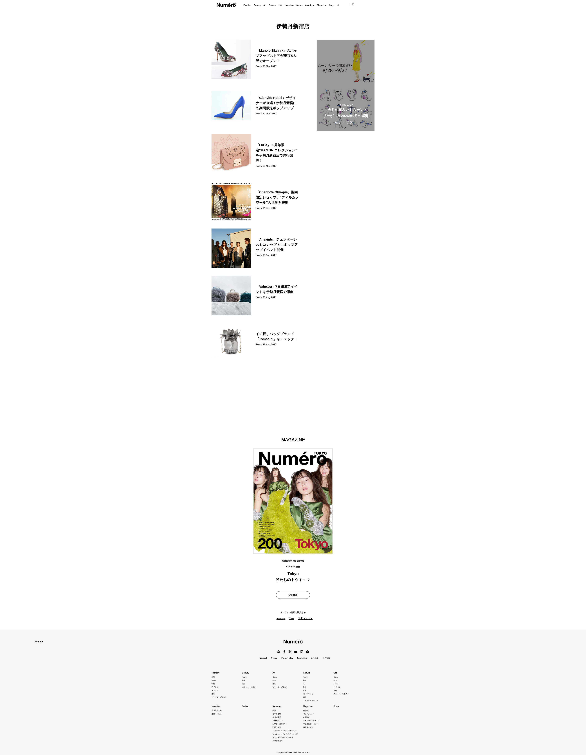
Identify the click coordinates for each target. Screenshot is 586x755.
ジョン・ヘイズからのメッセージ (285, 734)
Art (264, 5)
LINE (278, 651)
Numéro (226, 5)
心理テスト (277, 727)
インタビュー (217, 710)
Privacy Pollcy (287, 658)
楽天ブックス (305, 618)
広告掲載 (326, 658)
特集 (213, 677)
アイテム (215, 687)
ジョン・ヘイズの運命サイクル (284, 731)
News (214, 680)
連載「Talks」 (217, 714)
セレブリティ (308, 694)
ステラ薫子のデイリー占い (283, 737)
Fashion (247, 5)
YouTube (295, 651)
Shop (331, 5)
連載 (213, 694)
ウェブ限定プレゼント (311, 721)
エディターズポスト (219, 697)
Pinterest (307, 651)
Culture (272, 5)
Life (280, 5)
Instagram (301, 651)
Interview (289, 5)
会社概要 (314, 658)
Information (302, 658)
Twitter (290, 651)
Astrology (309, 5)
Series (299, 5)
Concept (263, 658)
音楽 (304, 690)
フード (336, 684)
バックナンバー (309, 714)
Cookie (274, 658)
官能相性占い (278, 721)
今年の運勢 (277, 714)
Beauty (257, 5)
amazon (281, 618)
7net (291, 618)
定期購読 (293, 595)
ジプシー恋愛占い (279, 724)
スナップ (215, 690)
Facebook (284, 651)
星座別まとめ (278, 741)
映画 (304, 687)
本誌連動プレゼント (310, 724)
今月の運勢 (277, 717)
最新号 (305, 710)
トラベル (337, 687)
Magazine (321, 5)
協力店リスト (308, 727)
